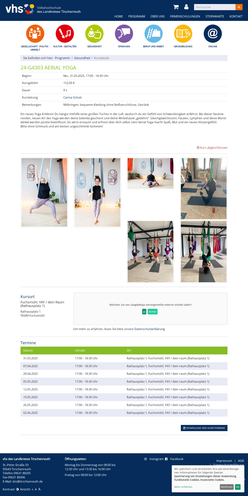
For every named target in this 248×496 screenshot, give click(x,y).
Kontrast (9, 489)
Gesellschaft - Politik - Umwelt (35, 48)
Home (118, 16)
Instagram (157, 459)
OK (237, 487)
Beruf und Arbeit (153, 46)
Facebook (176, 459)
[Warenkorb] (176, 7)
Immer (153, 311)
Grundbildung (183, 46)
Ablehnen (227, 487)
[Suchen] (239, 7)
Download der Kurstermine (205, 428)
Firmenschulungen (185, 16)
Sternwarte (215, 16)
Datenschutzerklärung (149, 329)
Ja (144, 311)
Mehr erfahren (183, 487)
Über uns (158, 16)
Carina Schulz (72, 97)
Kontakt (236, 16)
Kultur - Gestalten (64, 46)
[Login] (187, 7)
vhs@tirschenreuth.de (27, 481)
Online (212, 46)
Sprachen (124, 46)
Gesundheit (94, 46)
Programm (136, 16)
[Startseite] (43, 7)
